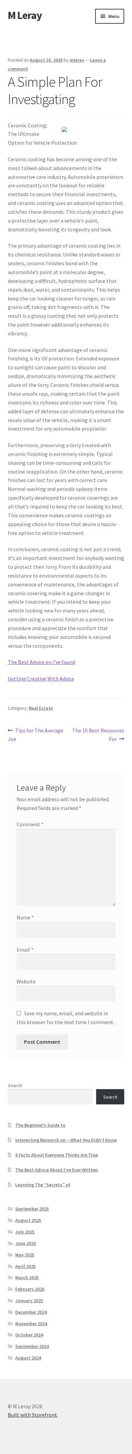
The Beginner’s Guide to (40, 1125)
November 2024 (31, 1324)
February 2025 (29, 1289)
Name (25, 917)
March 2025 (27, 1277)
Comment (30, 824)
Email (25, 949)
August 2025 (28, 1220)
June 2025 (25, 1243)
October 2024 (29, 1335)
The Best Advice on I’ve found (41, 662)
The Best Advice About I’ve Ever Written (56, 1170)
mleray (77, 60)
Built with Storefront (32, 1414)
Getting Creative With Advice (41, 678)
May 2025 (24, 1255)
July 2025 (25, 1232)
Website (26, 981)
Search (15, 1085)
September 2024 (32, 1346)
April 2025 (25, 1266)
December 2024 (31, 1312)
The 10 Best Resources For (98, 735)
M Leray (25, 15)
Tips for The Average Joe (36, 735)
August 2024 (28, 1358)
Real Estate (41, 708)
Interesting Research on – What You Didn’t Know (66, 1140)
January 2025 (29, 1300)
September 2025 (32, 1209)
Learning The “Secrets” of (42, 1185)
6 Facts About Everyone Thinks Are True (56, 1155)
